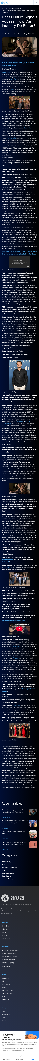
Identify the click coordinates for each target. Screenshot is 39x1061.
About (4, 1012)
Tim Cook (7, 567)
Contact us (6, 1015)
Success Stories (7, 990)
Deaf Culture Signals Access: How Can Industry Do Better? (18, 11)
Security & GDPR (8, 993)
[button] (36, 2)
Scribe (4, 932)
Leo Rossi (14, 79)
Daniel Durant (6, 72)
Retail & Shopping (8, 963)
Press (4, 1021)
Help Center (6, 984)
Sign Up (5, 929)
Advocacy (5, 978)
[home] (4, 2)
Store (4, 987)
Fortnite (16, 658)
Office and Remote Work (10, 950)
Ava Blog (5, 8)
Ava (3, 114)
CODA (26, 84)
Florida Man (17, 705)
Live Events (6, 967)
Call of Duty (16, 646)
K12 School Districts (9, 953)
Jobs (4, 1018)
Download (5, 926)
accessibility (12, 138)
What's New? (6, 938)
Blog (3, 981)
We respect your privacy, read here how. (11, 1053)
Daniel (12, 89)
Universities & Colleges (9, 956)
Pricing (4, 935)
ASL (3, 996)
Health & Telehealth (8, 960)
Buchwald (20, 421)
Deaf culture (28, 128)
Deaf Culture (14, 8)
